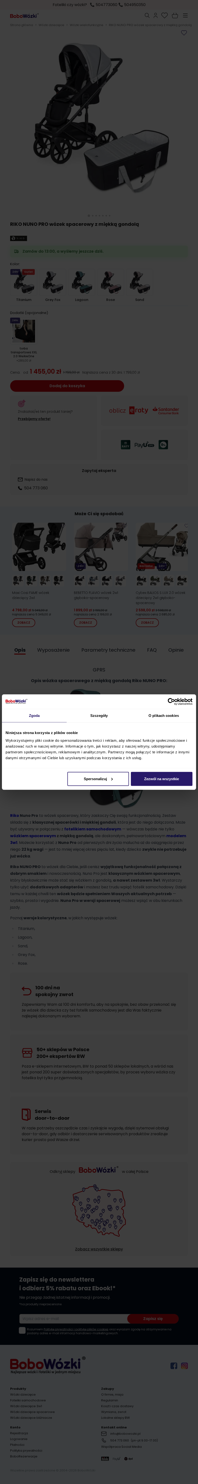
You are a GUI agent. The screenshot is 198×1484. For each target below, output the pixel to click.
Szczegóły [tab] (99, 715)
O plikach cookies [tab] (163, 715)
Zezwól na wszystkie (161, 779)
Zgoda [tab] (34, 715)
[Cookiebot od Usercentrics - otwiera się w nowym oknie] (171, 701)
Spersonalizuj (95, 779)
